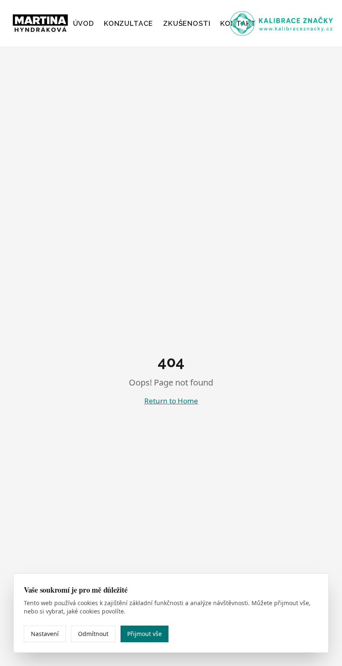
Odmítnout (93, 634)
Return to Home (171, 401)
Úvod (83, 23)
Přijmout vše (144, 634)
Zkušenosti (186, 23)
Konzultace (128, 23)
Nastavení (45, 634)
